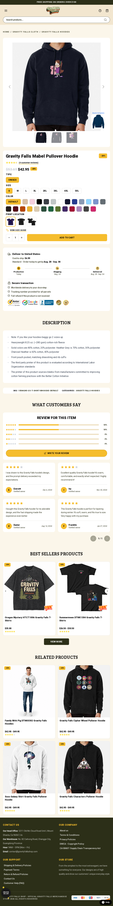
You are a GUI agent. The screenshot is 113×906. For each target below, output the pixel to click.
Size (8, 185)
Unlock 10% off (6, 892)
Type (9, 174)
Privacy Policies (68, 839)
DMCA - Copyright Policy (72, 844)
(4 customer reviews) (28, 162)
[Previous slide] (10, 87)
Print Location (15, 214)
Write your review (58, 453)
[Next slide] (103, 87)
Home (6, 32)
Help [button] (107, 902)
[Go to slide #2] (56, 137)
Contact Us (9, 879)
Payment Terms (11, 870)
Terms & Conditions (69, 835)
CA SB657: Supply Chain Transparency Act (80, 848)
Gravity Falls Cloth (25, 32)
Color (9, 196)
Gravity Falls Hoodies (56, 32)
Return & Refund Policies (16, 874)
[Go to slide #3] (72, 137)
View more (56, 642)
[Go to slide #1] (41, 137)
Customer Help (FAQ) (14, 883)
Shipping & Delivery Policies (17, 865)
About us (64, 830)
